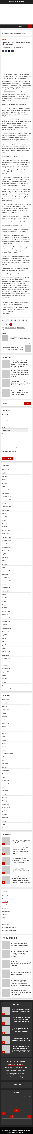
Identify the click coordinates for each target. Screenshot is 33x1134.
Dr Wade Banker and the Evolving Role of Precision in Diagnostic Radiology (6, 861)
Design (4, 713)
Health (3, 750)
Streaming (4, 814)
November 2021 (6, 662)
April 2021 (4, 685)
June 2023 (5, 598)
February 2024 (6, 571)
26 (12, 1117)
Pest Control (5, 784)
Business (4, 39)
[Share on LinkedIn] (15, 320)
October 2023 (5, 584)
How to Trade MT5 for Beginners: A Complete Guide (6, 870)
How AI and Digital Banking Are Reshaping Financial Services (6, 841)
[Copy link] (10, 324)
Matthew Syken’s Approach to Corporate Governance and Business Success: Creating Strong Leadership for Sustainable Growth (6, 364)
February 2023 (6, 611)
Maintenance (5, 770)
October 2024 (5, 544)
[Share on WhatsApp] (19, 320)
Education (4, 716)
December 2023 (6, 577)
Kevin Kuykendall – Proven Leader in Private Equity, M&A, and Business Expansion (6, 393)
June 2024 (5, 557)
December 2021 (6, 658)
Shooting (4, 797)
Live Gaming (5, 767)
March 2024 (5, 567)
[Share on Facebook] (7, 320)
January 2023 (5, 614)
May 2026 (4, 480)
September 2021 (6, 668)
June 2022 (5, 638)
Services (4, 794)
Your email (5, 421)
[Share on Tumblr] (3, 324)
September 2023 (6, 587)
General (4, 743)
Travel (3, 824)
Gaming (4, 740)
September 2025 (6, 507)
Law (3, 760)
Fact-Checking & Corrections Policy (11, 927)
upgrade (10, 330)
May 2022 (4, 641)
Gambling (4, 733)
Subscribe (30, 26)
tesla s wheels (5, 330)
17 (3, 1113)
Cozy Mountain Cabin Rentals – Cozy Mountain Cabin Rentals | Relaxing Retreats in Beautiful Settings (6, 374)
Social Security (6, 807)
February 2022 (6, 651)
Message (4, 434)
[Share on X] (11, 320)
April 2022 (4, 645)
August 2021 (5, 672)
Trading (4, 821)
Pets (3, 787)
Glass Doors (5, 747)
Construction (5, 710)
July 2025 (4, 513)
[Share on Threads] (6, 324)
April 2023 (4, 604)
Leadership (5, 763)
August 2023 (5, 591)
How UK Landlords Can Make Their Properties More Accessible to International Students (6, 851)
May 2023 (4, 601)
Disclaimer (5, 901)
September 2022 (6, 628)
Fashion (4, 720)
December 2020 (6, 689)
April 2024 (4, 564)
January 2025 (5, 533)
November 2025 (6, 500)
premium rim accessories (10, 327)
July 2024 (4, 554)
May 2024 (4, 560)
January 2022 (5, 655)
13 (16, 1110)
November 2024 (6, 540)
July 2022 (4, 635)
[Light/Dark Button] (20, 26)
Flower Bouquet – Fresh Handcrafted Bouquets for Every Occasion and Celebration (6, 383)
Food (3, 730)
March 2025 (5, 527)
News (3, 777)
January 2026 (5, 493)
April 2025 (4, 523)
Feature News (5, 723)
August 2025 (5, 510)
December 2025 (6, 496)
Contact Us (5, 895)
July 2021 (4, 675)
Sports (3, 811)
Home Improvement (7, 753)
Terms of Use (5, 914)
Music (3, 774)
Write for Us (5, 908)
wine (3, 828)
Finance (4, 726)
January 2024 (5, 574)
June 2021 (5, 678)
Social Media (5, 804)
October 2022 (5, 625)
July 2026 (4, 473)
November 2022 (6, 621)
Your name (5, 414)
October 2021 (5, 665)
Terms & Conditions (7, 921)
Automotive (5, 703)
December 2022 (6, 618)
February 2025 (6, 530)
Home (3, 918)
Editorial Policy (6, 924)
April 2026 (4, 483)
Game (3, 737)
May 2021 (4, 682)
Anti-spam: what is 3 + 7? (9, 451)
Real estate (5, 790)
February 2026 (6, 490)
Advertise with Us (7, 911)
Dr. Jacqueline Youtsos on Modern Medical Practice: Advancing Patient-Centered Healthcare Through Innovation (6, 880)
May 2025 (4, 520)
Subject (4, 427)
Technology (5, 817)
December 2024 (6, 537)
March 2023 (5, 608)
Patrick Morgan (6, 47)
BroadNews (15, 1132)
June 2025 (5, 517)
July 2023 (4, 594)
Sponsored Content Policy (9, 930)
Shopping (4, 801)
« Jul (3, 1123)
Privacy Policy (6, 905)
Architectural (5, 699)
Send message (7, 459)
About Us (4, 898)
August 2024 (5, 550)
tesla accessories (20, 327)
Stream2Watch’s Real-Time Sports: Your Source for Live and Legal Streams (6, 993)
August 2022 (5, 631)
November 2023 (6, 581)
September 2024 (6, 547)
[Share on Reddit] (26, 320)
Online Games (5, 780)
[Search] (25, 26)
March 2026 (5, 486)
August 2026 (5, 469)
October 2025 (5, 503)
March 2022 (5, 648)
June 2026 (5, 476)
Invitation (4, 757)
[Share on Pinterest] (22, 320)
